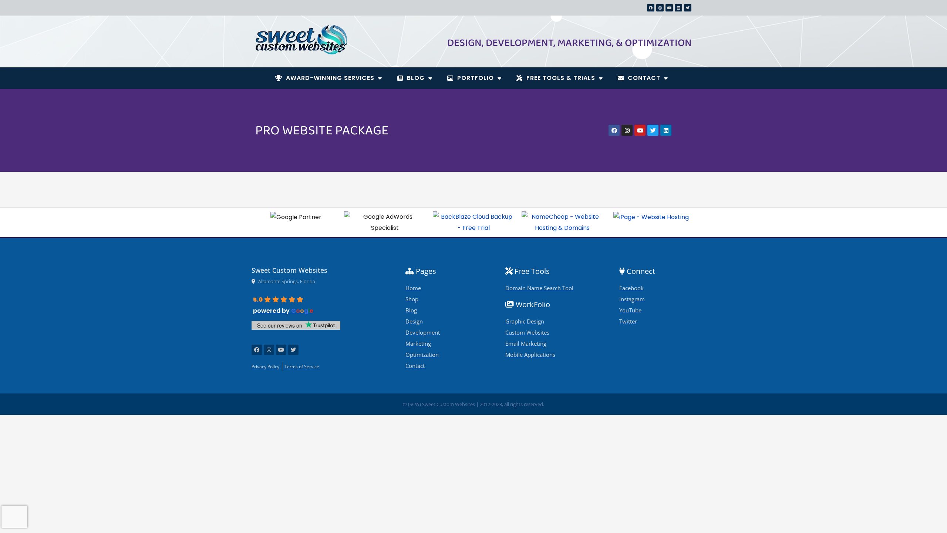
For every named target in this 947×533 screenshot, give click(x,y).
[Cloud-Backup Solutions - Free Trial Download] (473, 222)
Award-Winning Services (330, 78)
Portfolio (475, 78)
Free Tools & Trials (560, 78)
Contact (644, 78)
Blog (416, 78)
